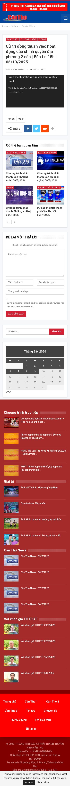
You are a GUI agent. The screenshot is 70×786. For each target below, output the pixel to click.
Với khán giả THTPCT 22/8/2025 (38, 641)
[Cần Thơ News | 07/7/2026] (11, 592)
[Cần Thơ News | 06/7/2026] (11, 608)
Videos (42, 39)
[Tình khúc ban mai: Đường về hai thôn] (11, 523)
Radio (10, 187)
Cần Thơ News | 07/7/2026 (35, 588)
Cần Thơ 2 (52, 701)
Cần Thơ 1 (31, 701)
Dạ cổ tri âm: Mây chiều (33, 503)
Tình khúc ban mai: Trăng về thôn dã (40, 535)
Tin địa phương (28, 39)
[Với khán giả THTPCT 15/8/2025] (11, 661)
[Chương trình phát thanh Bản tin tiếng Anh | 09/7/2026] (19, 160)
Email (33, 729)
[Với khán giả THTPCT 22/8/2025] (11, 645)
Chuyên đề (50, 710)
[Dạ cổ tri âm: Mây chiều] (11, 507)
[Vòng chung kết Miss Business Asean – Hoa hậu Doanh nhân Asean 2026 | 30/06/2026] (11, 422)
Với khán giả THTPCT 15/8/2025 (38, 657)
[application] (35, 91)
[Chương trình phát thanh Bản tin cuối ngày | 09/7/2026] (50, 160)
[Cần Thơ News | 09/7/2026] (11, 560)
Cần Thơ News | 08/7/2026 (35, 572)
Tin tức (30, 710)
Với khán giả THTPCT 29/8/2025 (38, 625)
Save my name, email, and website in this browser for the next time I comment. (35, 305)
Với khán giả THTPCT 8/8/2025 (37, 673)
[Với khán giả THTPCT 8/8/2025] (11, 677)
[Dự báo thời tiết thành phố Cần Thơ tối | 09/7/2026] (50, 195)
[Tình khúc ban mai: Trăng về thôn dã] (11, 539)
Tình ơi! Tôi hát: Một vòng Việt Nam (39, 487)
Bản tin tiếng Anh (16, 153)
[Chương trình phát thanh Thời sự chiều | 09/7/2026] (19, 195)
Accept (29, 782)
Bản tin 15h (12, 39)
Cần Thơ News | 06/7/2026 (35, 604)
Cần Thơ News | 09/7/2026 (35, 556)
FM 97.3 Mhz (19, 719)
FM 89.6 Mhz (43, 719)
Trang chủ (9, 701)
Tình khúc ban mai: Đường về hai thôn (41, 519)
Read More (43, 782)
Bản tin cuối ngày (47, 153)
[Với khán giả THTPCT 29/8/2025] (11, 629)
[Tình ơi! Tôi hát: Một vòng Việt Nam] (11, 491)
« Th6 (8, 392)
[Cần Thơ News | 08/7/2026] (11, 576)
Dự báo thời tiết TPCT (49, 187)
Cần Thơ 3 (11, 710)
